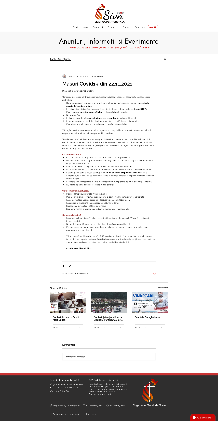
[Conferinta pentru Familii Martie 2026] (68, 302)
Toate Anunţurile (60, 59)
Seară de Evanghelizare (147, 317)
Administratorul (96, 394)
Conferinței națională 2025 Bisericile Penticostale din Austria (108, 318)
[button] (97, 27)
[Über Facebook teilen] (63, 266)
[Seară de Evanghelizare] (150, 302)
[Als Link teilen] (70, 266)
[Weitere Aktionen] (154, 76)
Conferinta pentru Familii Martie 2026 (66, 318)
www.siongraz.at (104, 386)
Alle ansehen (163, 288)
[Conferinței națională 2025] (109, 302)
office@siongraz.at (94, 405)
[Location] (50, 405)
